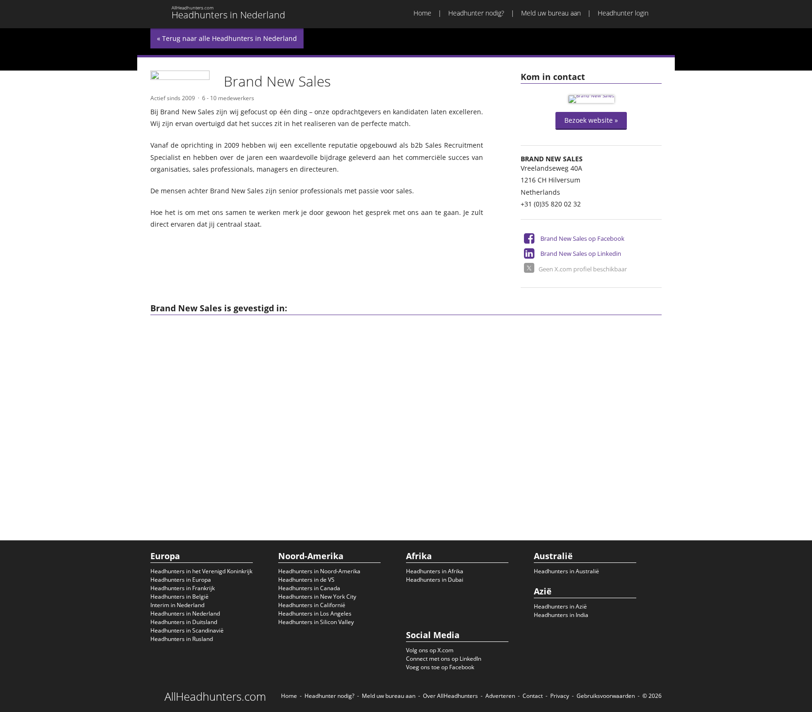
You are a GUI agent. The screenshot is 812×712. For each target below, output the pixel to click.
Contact (533, 696)
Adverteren (500, 696)
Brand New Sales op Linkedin (580, 253)
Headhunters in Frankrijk (182, 588)
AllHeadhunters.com (215, 696)
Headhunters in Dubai (434, 580)
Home (422, 12)
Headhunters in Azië (560, 606)
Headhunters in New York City (317, 597)
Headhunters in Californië (311, 605)
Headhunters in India (561, 615)
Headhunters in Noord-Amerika (319, 571)
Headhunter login (623, 12)
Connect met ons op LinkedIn (443, 659)
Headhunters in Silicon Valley (316, 622)
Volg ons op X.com (429, 650)
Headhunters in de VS (306, 580)
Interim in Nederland (177, 605)
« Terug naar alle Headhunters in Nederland (227, 38)
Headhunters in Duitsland (183, 622)
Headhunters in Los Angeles (314, 613)
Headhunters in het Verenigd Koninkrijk (201, 571)
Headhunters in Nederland (185, 613)
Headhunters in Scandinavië (187, 630)
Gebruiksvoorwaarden (606, 696)
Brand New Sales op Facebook (582, 238)
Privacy (559, 696)
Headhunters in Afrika (434, 571)
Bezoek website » (591, 120)
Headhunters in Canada (309, 588)
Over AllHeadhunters (450, 696)
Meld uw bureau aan (551, 12)
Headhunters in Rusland (181, 639)
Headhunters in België (179, 597)
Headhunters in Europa (180, 580)
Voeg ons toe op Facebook (440, 667)
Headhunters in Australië (566, 571)
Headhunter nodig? (476, 12)
